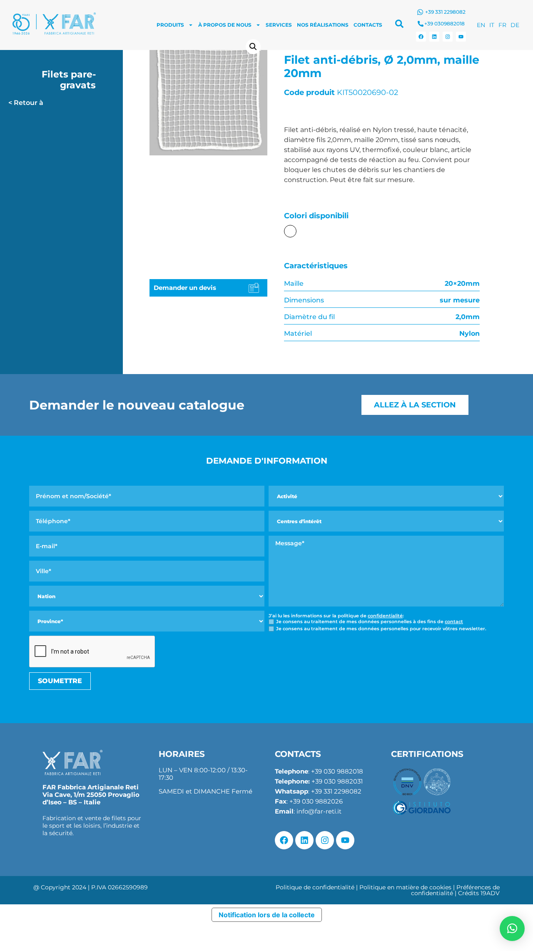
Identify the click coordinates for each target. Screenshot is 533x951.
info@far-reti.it (318, 811)
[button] (253, 46)
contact (454, 621)
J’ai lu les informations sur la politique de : (336, 616)
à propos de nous (225, 25)
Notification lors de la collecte (267, 915)
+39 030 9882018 (337, 771)
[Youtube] (461, 37)
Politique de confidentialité (315, 887)
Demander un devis (185, 288)
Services (279, 25)
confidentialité (385, 616)
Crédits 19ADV (479, 893)
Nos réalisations (323, 25)
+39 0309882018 (444, 23)
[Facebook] (421, 37)
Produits (170, 25)
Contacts (368, 25)
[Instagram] (448, 37)
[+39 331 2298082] (420, 12)
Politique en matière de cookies (405, 887)
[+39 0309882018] (420, 24)
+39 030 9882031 (337, 781)
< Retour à (25, 103)
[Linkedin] (434, 37)
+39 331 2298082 (445, 12)
